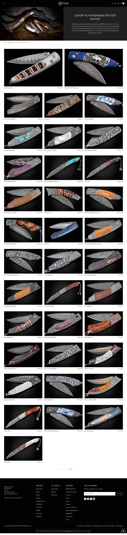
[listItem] (108, 526)
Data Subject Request (98, 526)
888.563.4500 (14, 494)
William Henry (18, 526)
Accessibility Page (67, 531)
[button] (113, 3)
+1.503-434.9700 (17, 498)
